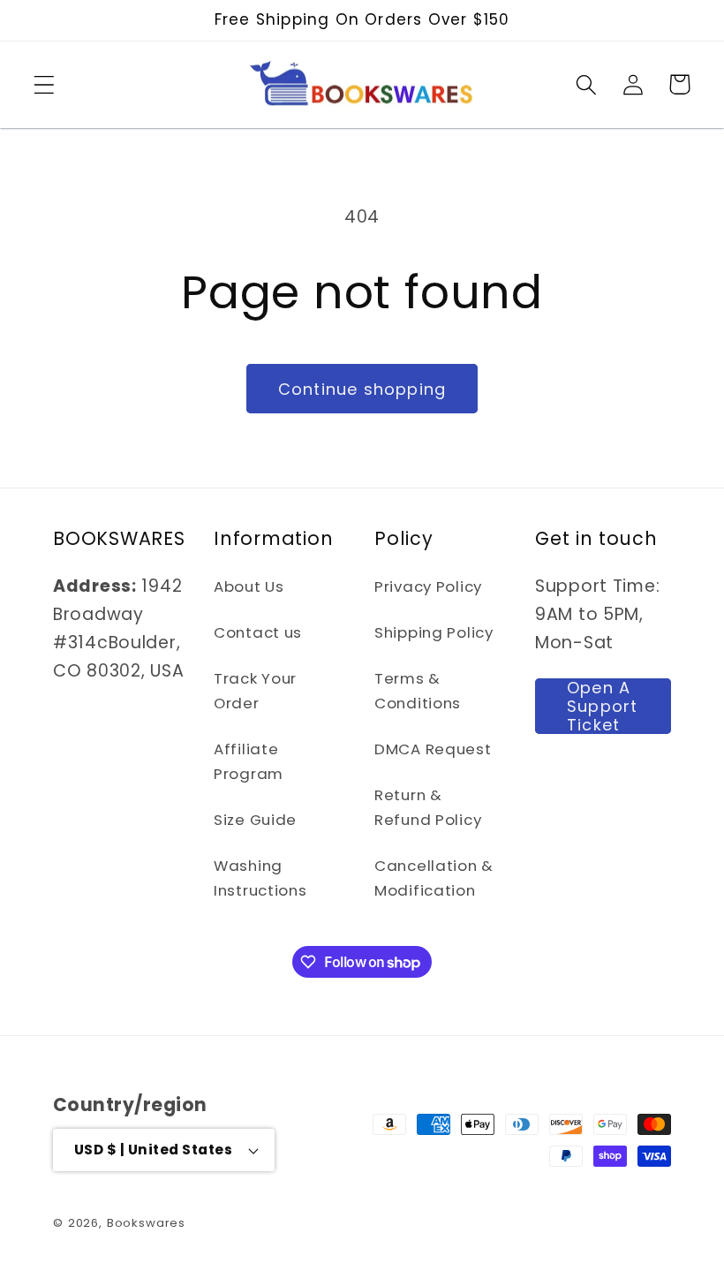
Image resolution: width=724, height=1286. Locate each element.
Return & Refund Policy (427, 807)
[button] (44, 84)
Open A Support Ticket (602, 706)
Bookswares (146, 1222)
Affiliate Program (248, 761)
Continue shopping (362, 389)
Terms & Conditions (417, 691)
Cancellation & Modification (434, 878)
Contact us (258, 632)
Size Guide (255, 819)
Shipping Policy (434, 632)
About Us (249, 586)
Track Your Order (255, 691)
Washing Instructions (260, 878)
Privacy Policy (428, 586)
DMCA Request (433, 749)
